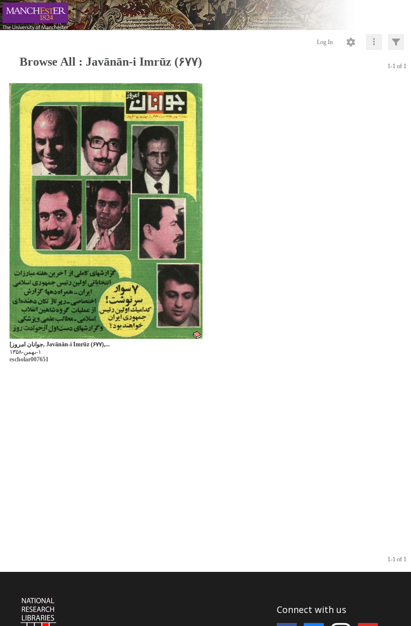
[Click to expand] (396, 42)
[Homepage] (205, 15)
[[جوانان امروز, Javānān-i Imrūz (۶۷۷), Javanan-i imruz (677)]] (106, 211)
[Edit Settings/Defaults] (351, 42)
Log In (325, 42)
